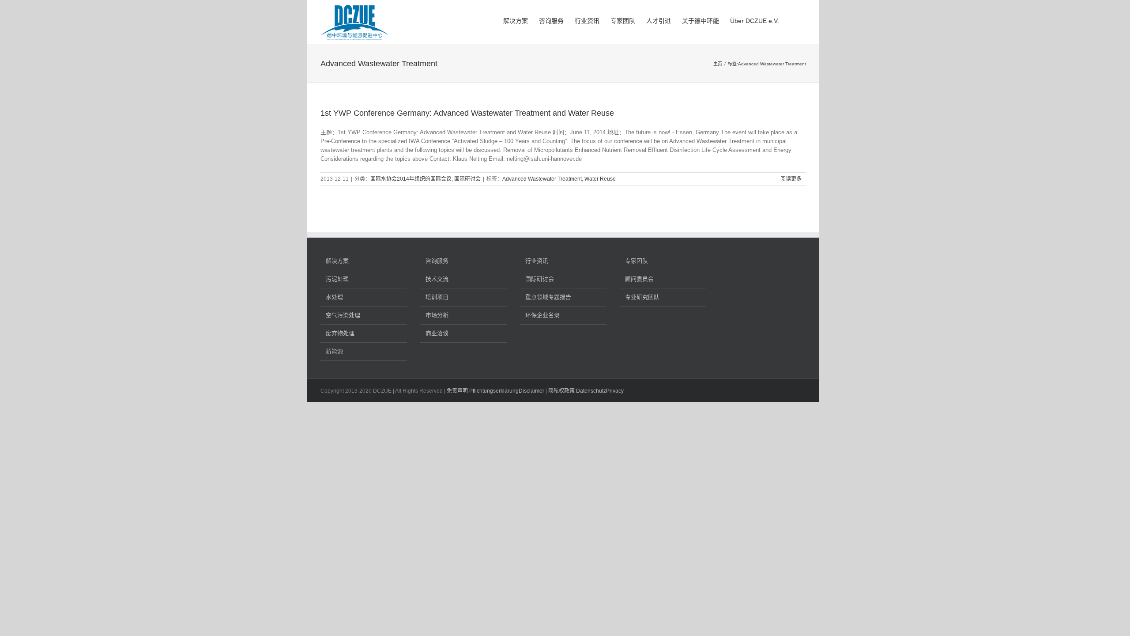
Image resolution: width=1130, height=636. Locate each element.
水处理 (334, 297)
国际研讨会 (467, 179)
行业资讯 (536, 260)
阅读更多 (791, 179)
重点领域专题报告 (548, 297)
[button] (792, 20)
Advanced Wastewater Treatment (542, 179)
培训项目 (437, 297)
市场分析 (437, 315)
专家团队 (636, 260)
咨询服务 (437, 260)
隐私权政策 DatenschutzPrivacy (586, 391)
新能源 (334, 351)
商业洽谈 (437, 333)
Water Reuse (600, 179)
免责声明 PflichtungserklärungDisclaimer (495, 391)
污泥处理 (337, 279)
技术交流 (437, 279)
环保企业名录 (542, 315)
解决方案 (337, 260)
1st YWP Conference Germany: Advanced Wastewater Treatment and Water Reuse (467, 113)
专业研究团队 (642, 297)
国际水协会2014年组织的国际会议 (411, 179)
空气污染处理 (343, 315)
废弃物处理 (340, 333)
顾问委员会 (639, 279)
